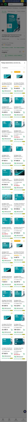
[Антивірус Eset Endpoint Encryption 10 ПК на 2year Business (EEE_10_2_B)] (7, 172)
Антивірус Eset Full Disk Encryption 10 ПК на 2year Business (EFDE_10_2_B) (7, 228)
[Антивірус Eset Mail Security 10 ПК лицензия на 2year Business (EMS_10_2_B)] (19, 341)
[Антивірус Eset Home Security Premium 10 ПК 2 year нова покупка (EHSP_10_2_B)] (7, 76)
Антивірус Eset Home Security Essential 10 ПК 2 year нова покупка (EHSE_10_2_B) (19, 84)
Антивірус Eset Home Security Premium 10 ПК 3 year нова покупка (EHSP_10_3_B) (7, 325)
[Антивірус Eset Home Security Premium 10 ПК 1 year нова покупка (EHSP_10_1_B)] (7, 269)
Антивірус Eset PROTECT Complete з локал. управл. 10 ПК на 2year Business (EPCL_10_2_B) (7, 131)
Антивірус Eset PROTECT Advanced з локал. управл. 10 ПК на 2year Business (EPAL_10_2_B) (19, 131)
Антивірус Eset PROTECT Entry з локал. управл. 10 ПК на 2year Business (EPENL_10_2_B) (19, 156)
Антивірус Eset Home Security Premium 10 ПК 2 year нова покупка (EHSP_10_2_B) (7, 84)
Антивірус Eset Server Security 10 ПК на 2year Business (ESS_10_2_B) (19, 228)
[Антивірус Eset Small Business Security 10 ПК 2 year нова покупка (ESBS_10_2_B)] (19, 172)
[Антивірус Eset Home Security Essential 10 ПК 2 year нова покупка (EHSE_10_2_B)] (19, 76)
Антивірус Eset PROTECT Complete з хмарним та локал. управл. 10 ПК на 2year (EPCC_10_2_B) (19, 108)
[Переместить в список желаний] (12, 72)
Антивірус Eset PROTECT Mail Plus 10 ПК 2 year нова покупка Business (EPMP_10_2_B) (7, 204)
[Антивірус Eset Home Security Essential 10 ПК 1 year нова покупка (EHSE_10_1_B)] (19, 245)
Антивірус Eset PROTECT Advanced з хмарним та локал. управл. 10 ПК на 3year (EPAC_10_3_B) (19, 301)
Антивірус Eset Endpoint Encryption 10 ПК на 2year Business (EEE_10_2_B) (7, 180)
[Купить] (12, 88)
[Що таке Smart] (11, 93)
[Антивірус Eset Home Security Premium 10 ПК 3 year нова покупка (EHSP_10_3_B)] (7, 317)
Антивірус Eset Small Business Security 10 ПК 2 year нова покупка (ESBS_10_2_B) (19, 180)
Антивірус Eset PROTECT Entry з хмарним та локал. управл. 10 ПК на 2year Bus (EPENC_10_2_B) (7, 156)
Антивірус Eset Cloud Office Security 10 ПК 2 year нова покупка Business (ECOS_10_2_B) (7, 301)
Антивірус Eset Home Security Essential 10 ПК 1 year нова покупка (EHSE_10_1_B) (19, 253)
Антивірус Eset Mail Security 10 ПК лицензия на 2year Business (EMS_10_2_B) (19, 349)
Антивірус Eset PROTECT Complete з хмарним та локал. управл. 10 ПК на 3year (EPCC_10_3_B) (19, 325)
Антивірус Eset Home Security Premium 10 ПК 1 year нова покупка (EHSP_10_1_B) (7, 277)
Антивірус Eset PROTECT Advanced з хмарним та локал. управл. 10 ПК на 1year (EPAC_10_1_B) (7, 253)
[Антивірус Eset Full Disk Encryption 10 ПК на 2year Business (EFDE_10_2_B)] (7, 221)
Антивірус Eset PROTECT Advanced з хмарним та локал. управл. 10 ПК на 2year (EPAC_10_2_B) (7, 108)
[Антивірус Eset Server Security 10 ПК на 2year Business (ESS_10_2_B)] (19, 221)
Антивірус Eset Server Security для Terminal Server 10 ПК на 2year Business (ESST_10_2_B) (7, 349)
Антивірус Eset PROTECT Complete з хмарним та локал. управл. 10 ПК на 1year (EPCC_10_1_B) (19, 277)
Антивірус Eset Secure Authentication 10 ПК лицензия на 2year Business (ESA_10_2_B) (19, 204)
